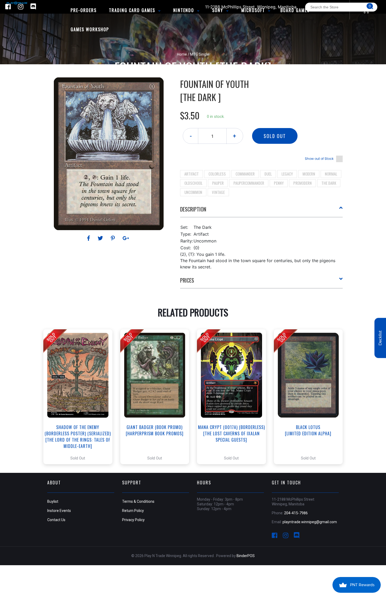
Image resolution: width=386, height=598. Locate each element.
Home (182, 54)
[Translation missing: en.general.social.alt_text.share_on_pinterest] (113, 238)
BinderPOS (246, 556)
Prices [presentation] (187, 280)
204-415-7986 (296, 513)
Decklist (380, 337)
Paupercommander (248, 183)
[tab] (261, 211)
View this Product (80, 396)
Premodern (302, 183)
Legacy (287, 174)
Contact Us (56, 520)
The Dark (328, 183)
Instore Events (59, 511)
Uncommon (193, 192)
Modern (308, 174)
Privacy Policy (133, 520)
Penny (279, 183)
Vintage (218, 192)
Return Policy (133, 511)
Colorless (217, 174)
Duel (268, 174)
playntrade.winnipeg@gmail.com (310, 522)
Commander (245, 174)
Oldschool (193, 183)
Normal (331, 174)
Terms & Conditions (138, 501)
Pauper (218, 183)
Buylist (52, 501)
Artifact (191, 174)
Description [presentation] (193, 209)
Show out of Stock (319, 158)
